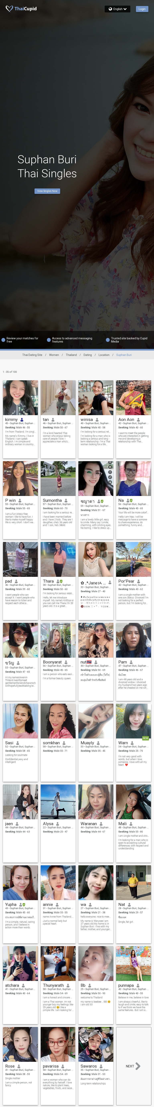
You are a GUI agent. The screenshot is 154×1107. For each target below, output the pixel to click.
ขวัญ (9, 663)
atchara (12, 985)
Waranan (89, 823)
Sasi (9, 742)
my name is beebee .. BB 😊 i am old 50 (95, 1003)
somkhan (51, 742)
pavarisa (51, 1066)
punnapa (126, 985)
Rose (10, 1066)
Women (54, 355)
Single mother (12, 1078)
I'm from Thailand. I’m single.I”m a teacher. (20, 431)
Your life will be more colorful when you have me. (133, 512)
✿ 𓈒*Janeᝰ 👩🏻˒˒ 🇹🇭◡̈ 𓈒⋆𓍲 (93, 583)
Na (121, 500)
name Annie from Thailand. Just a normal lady (58, 916)
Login (142, 9)
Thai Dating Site (32, 355)
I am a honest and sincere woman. (58, 997)
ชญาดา (88, 501)
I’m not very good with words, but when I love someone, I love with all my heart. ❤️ (132, 760)
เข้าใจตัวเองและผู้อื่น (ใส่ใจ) (95, 674)
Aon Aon (126, 419)
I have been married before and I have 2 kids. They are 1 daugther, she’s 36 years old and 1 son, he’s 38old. (58, 521)
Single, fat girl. (126, 922)
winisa (87, 419)
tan (46, 419)
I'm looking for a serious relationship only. (96, 431)
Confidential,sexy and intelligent (16, 760)
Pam (122, 662)
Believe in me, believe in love (133, 997)
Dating (88, 355)
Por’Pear (126, 581)
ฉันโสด (122, 674)
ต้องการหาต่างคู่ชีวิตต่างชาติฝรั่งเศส (96, 1079)
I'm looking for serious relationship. (58, 593)
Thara (48, 581)
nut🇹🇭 (86, 662)
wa (83, 904)
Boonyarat (52, 662)
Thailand (71, 355)
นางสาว (85, 515)
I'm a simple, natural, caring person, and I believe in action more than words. (20, 925)
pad (8, 581)
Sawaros (89, 1066)
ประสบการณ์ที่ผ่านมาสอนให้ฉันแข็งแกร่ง (20, 917)
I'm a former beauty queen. (57, 678)
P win (10, 500)
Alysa (48, 823)
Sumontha (52, 500)
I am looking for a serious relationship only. (58, 512)
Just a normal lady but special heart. (55, 922)
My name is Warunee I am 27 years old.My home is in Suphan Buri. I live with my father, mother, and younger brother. (95, 925)
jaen (9, 823)
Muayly (87, 742)
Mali (122, 823)
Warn (123, 742)
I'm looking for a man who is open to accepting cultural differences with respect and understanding (133, 844)
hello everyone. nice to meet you (96, 916)
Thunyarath (53, 985)
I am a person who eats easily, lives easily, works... (58, 674)
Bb (83, 985)
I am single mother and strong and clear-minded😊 (133, 836)
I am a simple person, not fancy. (18, 1084)
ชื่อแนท (122, 917)
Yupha (10, 904)
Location (104, 355)
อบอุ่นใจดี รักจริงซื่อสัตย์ (93, 680)
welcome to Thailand (91, 997)
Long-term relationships (93, 1083)
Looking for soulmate (16, 755)
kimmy (11, 419)
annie (48, 904)
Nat (121, 904)
